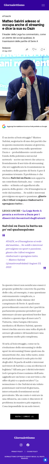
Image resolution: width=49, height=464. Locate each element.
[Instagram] (21, 445)
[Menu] (43, 5)
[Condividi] (27, 49)
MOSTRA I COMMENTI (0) (24, 417)
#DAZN (10, 241)
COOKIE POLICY (32, 451)
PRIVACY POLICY (17, 451)
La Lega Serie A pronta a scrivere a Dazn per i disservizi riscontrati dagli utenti (23, 214)
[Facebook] (28, 445)
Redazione (6, 48)
